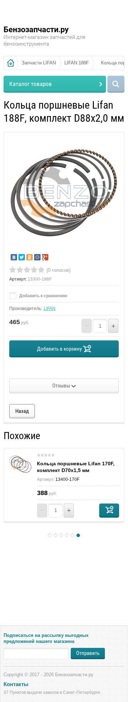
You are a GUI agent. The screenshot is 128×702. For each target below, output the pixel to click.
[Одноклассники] (29, 257)
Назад (22, 411)
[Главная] (10, 63)
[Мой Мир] (37, 257)
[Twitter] (21, 257)
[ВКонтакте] (14, 257)
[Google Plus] (45, 257)
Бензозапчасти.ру (36, 29)
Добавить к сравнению (42, 295)
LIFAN (49, 308)
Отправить (88, 653)
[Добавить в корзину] (109, 511)
